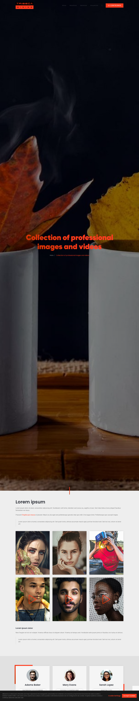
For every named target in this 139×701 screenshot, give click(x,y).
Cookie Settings (114, 696)
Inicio (64, 5)
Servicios (83, 5)
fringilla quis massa (28, 515)
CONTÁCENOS (115, 5)
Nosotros (73, 5)
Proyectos (94, 5)
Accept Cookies (129, 696)
